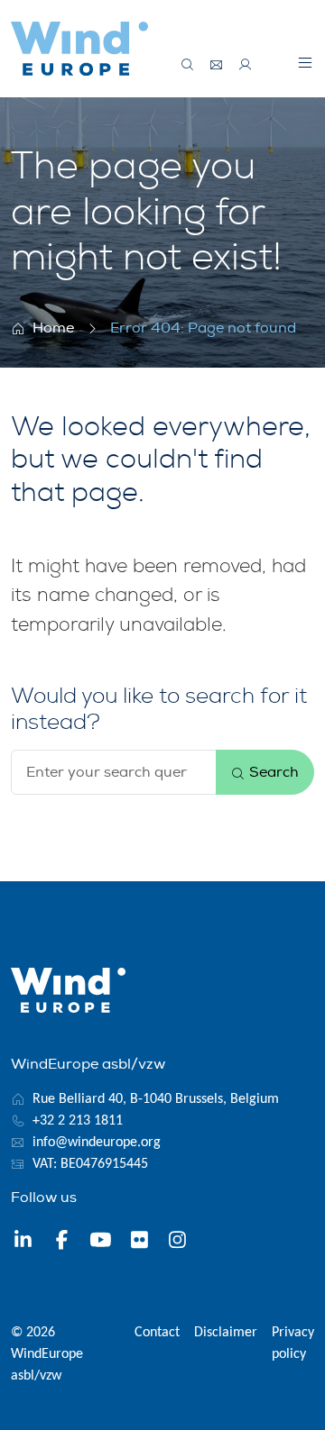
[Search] (188, 65)
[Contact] (216, 65)
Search (272, 772)
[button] (305, 62)
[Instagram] (177, 1242)
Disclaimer (225, 1332)
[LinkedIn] (23, 1242)
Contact (157, 1332)
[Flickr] (139, 1242)
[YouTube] (100, 1242)
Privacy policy (293, 1343)
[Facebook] (62, 1242)
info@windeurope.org (96, 1142)
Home (53, 328)
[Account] (245, 65)
